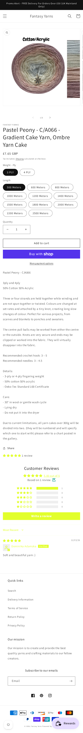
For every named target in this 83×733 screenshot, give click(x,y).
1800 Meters (40, 204)
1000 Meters (15, 196)
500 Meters (14, 187)
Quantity (8, 221)
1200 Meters (40, 196)
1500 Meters (15, 204)
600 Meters (38, 187)
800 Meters (62, 187)
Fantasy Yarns (36, 726)
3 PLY (10, 172)
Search (12, 590)
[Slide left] (33, 117)
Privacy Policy (16, 625)
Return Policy (16, 617)
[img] (12, 540)
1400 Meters (65, 196)
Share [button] (10, 448)
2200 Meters (15, 213)
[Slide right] (50, 117)
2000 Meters (66, 204)
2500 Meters (40, 213)
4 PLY (27, 172)
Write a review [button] (41, 516)
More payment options (41, 263)
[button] (5, 16)
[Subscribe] (71, 681)
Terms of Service (18, 608)
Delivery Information (21, 599)
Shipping (20, 159)
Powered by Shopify (50, 726)
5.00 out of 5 (52, 476)
